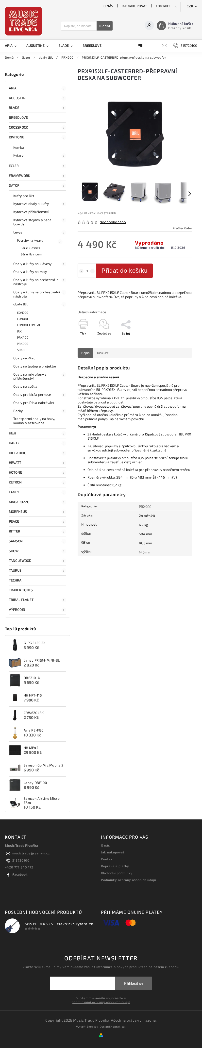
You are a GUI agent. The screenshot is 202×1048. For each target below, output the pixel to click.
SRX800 (23, 350)
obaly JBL (20, 304)
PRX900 (23, 344)
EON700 (23, 313)
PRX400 (23, 337)
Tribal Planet (21, 600)
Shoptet (92, 1026)
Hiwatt (15, 462)
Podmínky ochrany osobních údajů (128, 880)
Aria (13, 88)
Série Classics (30, 248)
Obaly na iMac (24, 358)
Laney (14, 492)
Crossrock (18, 127)
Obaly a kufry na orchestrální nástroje (36, 282)
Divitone (16, 137)
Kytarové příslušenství (31, 212)
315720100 (21, 860)
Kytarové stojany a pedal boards (32, 222)
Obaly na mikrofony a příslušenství (30, 376)
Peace (14, 521)
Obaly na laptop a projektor (35, 366)
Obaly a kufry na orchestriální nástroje (36, 294)
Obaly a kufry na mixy (30, 271)
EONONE (23, 319)
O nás (108, 6)
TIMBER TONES (21, 590)
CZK (190, 6)
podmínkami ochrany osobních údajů (101, 1002)
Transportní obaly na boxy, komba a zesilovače (34, 420)
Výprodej (17, 609)
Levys (17, 232)
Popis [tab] (85, 353)
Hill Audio (17, 453)
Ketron (15, 482)
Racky (18, 411)
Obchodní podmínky (117, 873)
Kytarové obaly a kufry (31, 203)
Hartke (15, 443)
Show (13, 551)
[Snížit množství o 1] (81, 271)
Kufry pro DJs (23, 196)
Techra (15, 580)
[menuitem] (13, 45)
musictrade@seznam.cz (31, 853)
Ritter (14, 531)
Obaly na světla (25, 386)
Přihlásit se (133, 983)
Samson (16, 541)
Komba (18, 147)
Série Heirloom (31, 254)
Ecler (14, 166)
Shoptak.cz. (117, 1026)
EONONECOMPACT (30, 325)
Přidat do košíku (124, 270)
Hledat (104, 26)
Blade (14, 107)
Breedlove (18, 117)
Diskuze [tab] (103, 353)
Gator (14, 185)
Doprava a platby (115, 866)
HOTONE (15, 472)
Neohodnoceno (113, 222)
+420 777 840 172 (19, 867)
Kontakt (162, 6)
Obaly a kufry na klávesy (32, 264)
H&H (12, 433)
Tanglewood (20, 560)
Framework (19, 175)
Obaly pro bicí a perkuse (32, 394)
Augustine (18, 98)
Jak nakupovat (134, 6)
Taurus (15, 570)
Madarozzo (19, 502)
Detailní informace (92, 312)
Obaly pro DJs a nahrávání (33, 402)
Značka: (182, 228)
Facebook (20, 874)
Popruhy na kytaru (30, 240)
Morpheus (18, 511)
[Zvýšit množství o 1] (92, 271)
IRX (19, 331)
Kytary (18, 155)
